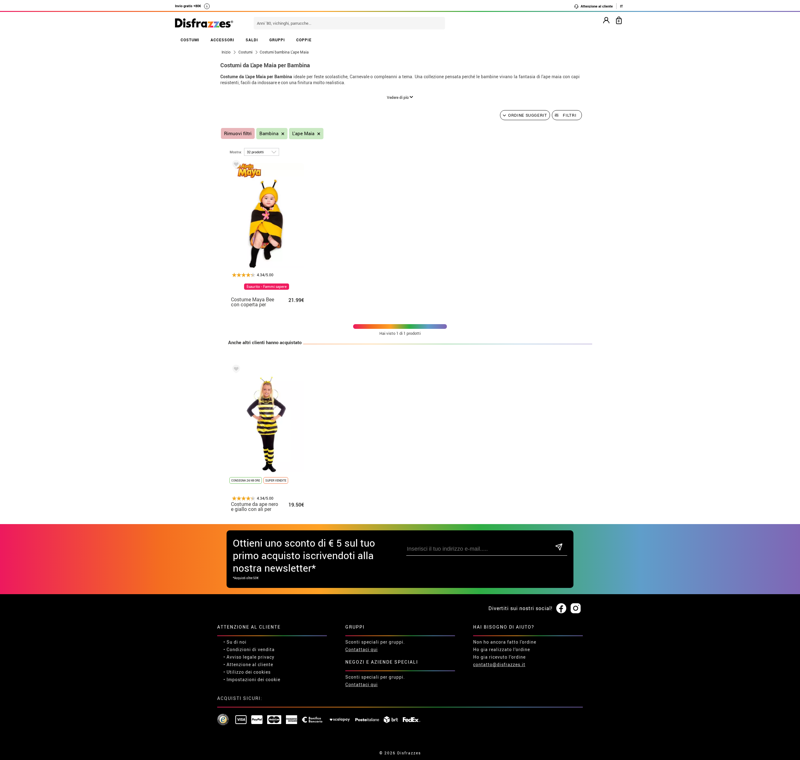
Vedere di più (398, 97)
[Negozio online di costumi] (204, 23)
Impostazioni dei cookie (253, 679)
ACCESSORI (222, 39)
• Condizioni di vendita (249, 649)
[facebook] (561, 608)
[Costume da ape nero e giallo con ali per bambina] (235, 370)
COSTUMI (190, 39)
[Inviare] (558, 547)
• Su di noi (235, 642)
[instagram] (575, 608)
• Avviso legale (240, 657)
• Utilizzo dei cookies (247, 672)
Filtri (569, 115)
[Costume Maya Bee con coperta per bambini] (235, 165)
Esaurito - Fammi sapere (267, 286)
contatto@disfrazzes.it (499, 664)
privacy (266, 657)
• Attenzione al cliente (248, 664)
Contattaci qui (361, 649)
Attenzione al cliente (596, 6)
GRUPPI (277, 39)
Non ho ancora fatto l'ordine (504, 642)
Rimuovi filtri (238, 133)
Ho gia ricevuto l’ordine (499, 657)
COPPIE (304, 39)
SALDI (252, 39)
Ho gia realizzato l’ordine (501, 649)
